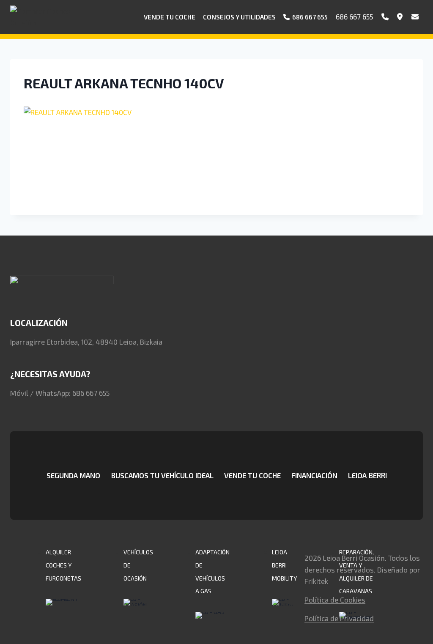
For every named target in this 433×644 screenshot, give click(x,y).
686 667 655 (354, 16)
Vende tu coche (169, 17)
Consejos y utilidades (239, 17)
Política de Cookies (334, 599)
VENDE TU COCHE (252, 475)
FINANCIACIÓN (314, 475)
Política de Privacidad (339, 618)
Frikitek (316, 581)
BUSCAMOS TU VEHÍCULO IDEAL (162, 475)
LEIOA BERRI (367, 475)
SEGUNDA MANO (73, 475)
